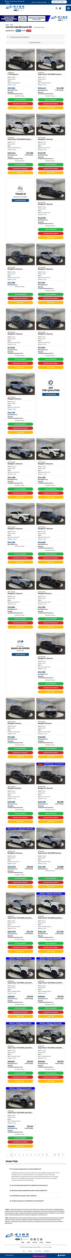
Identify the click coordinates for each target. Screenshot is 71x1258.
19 (58, 1154)
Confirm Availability (20, 99)
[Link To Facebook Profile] (31, 1239)
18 (54, 1154)
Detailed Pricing (19, 96)
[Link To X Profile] (34, 1239)
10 (46, 1154)
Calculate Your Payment (20, 103)
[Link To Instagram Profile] (41, 1239)
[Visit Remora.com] (61, 1255)
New (22, 1242)
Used (28, 1242)
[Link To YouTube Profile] (38, 1239)
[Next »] (63, 1155)
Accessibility (47, 1251)
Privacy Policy (38, 1251)
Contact (48, 1242)
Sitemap (30, 1251)
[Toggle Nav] (68, 8)
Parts (41, 1242)
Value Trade (20, 108)
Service (34, 1242)
